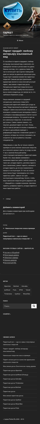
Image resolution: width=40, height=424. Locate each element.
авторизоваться (8, 213)
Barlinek (16, 286)
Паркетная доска (9, 391)
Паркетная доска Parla (11, 408)
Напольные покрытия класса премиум (16, 355)
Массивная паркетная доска (13, 395)
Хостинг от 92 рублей (11, 252)
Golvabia (24, 286)
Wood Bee (26, 294)
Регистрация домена (11, 255)
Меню (21, 40)
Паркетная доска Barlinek (12, 387)
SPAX (21, 290)
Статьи (8, 199)
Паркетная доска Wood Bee (12, 404)
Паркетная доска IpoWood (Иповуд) (15, 374)
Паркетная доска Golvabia (12, 379)
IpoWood (7, 290)
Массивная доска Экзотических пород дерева (19, 366)
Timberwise (8, 294)
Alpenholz (7, 286)
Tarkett (28, 290)
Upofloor (17, 294)
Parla (14, 290)
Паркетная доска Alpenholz (12, 370)
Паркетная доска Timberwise (13, 383)
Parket (16, 48)
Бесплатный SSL (10, 263)
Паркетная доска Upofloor (12, 400)
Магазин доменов (10, 260)
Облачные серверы (11, 257)
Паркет (8, 32)
